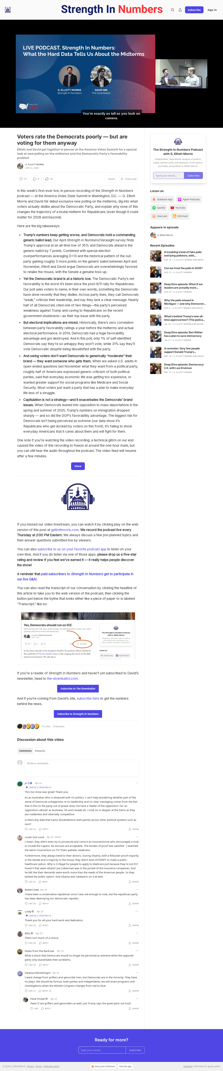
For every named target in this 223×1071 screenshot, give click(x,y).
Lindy (28, 911)
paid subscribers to (56, 574)
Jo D (27, 783)
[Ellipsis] (137, 783)
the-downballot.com (62, 679)
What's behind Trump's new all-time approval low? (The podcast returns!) (184, 318)
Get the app (125, 1066)
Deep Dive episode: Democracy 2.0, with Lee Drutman (184, 366)
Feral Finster (37, 998)
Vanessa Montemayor (38, 972)
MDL (27, 933)
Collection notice (51, 1066)
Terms (39, 1066)
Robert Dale (32, 889)
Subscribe (194, 10)
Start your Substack (105, 1066)
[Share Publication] (180, 9)
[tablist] (32, 750)
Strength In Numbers (87, 574)
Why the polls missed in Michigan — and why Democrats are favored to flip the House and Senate (184, 302)
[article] (178, 256)
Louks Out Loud (34, 837)
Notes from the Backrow (39, 951)
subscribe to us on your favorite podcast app (72, 549)
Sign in (212, 10)
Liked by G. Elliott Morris (40, 787)
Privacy (30, 1066)
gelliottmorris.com (65, 530)
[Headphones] (8, 77)
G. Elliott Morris (34, 164)
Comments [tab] (25, 750)
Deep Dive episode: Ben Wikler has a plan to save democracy (183, 334)
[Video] (8, 69)
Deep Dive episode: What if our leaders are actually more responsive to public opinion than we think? (185, 286)
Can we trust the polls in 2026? (183, 268)
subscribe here (88, 698)
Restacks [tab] (40, 750)
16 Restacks (58, 726)
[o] (156, 256)
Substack (187, 1066)
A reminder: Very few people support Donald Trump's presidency (182, 350)
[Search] (172, 9)
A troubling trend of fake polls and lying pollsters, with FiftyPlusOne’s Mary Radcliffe (183, 253)
